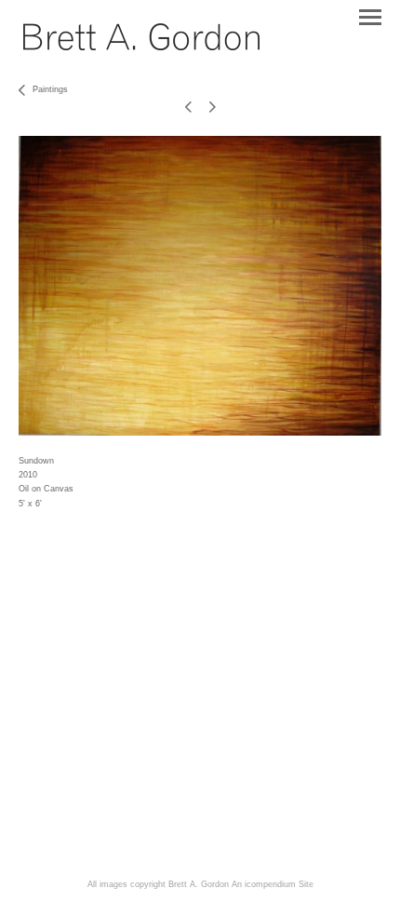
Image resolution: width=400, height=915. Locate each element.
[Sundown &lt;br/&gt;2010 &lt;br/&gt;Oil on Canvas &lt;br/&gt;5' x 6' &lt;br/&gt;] (200, 286)
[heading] (141, 46)
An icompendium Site (272, 884)
